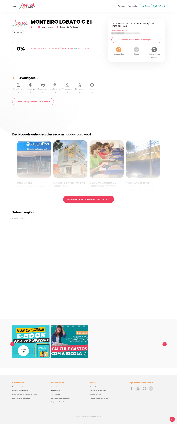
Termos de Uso (95, 394)
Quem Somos (95, 387)
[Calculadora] (69, 341)
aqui (75, 48)
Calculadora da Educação (60, 398)
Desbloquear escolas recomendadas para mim (88, 199)
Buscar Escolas (56, 387)
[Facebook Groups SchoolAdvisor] (138, 388)
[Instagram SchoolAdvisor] (144, 388)
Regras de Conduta (58, 402)
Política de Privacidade (98, 390)
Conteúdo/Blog (56, 394)
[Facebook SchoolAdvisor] (131, 388)
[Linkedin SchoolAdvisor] (151, 388)
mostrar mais (17, 218)
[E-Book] (30, 341)
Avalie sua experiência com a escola (33, 102)
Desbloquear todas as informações (136, 40)
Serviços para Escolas (20, 390)
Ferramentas (55, 390)
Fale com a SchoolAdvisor (21, 398)
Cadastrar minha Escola (20, 387)
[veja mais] (34, 159)
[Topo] (172, 419)
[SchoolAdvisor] (27, 6)
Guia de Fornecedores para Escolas (24, 394)
